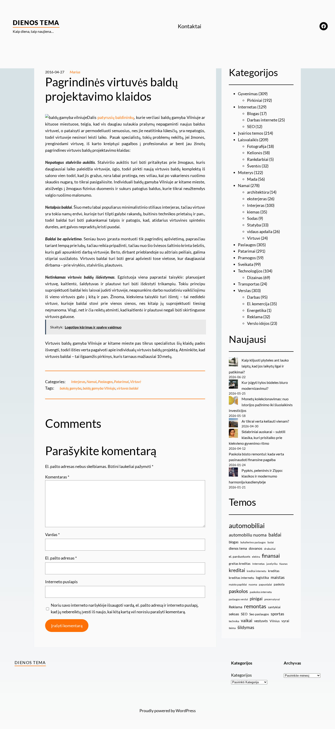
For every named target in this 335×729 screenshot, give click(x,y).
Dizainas (255, 277)
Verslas (244, 290)
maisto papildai (238, 584)
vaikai (246, 620)
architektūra (258, 192)
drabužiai (270, 548)
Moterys (245, 172)
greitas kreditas (239, 563)
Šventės (254, 165)
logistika (262, 577)
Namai (92, 381)
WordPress (186, 710)
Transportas (249, 283)
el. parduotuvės (239, 556)
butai (271, 542)
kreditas (273, 571)
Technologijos (250, 270)
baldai (274, 534)
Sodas (252, 218)
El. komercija (258, 303)
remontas (255, 606)
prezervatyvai (272, 599)
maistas (278, 577)
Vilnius (275, 621)
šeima (232, 628)
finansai (271, 555)
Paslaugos (105, 381)
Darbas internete (262, 119)
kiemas (253, 211)
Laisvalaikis (248, 139)
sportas (277, 613)
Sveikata (245, 264)
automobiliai (247, 525)
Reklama (255, 316)
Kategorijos (241, 675)
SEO (251, 126)
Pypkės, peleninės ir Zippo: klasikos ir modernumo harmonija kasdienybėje (256, 476)
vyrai (285, 621)
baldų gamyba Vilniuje (99, 388)
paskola (279, 584)
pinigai (256, 598)
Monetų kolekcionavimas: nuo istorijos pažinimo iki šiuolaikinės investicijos (261, 405)
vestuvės (261, 621)
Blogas (253, 113)
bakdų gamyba (70, 388)
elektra (256, 556)
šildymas (245, 627)
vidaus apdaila (259, 231)
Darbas (253, 297)
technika (234, 621)
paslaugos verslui (238, 599)
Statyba (254, 224)
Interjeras (78, 381)
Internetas (247, 106)
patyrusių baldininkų (116, 117)
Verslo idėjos (258, 323)
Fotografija (256, 146)
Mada (252, 179)
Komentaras (57, 476)
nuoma (253, 584)
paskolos (238, 591)
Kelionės (254, 152)
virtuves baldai (127, 388)
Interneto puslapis (61, 581)
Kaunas (283, 563)
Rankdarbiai (257, 159)
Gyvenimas (248, 93)
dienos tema (238, 548)
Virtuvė (135, 381)
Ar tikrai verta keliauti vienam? (265, 421)
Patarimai (121, 381)
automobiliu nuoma (248, 534)
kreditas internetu (241, 578)
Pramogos (247, 257)
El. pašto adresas (61, 557)
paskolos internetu (261, 592)
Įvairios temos (250, 133)
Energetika (256, 310)
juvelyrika (272, 563)
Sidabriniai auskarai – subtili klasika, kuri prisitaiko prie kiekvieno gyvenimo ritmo (257, 437)
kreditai (237, 570)
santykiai (274, 607)
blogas (234, 542)
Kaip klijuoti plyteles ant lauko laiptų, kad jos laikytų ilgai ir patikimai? (259, 366)
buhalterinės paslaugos (253, 542)
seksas (234, 614)
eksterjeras (257, 198)
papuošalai (265, 584)
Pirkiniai (254, 100)
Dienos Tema (36, 22)
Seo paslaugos (259, 614)
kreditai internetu (256, 571)
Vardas (52, 534)
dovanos (255, 548)
